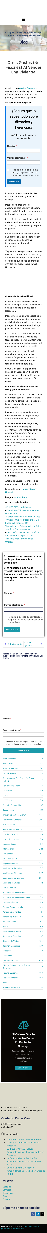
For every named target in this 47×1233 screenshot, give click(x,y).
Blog (5, 1196)
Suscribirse (14, 181)
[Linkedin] (38, 1214)
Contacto (7, 1199)
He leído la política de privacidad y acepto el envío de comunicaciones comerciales (25, 172)
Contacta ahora (23, 1068)
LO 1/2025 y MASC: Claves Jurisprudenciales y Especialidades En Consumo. (25, 1151)
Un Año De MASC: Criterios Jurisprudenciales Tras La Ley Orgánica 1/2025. (26, 1170)
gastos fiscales (27, 88)
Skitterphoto (20, 497)
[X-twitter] (42, 1214)
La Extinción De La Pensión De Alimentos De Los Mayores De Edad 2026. (24, 1161)
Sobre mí (7, 1187)
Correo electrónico (17, 158)
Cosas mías (8, 1193)
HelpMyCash (28, 489)
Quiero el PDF (23, 750)
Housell (9, 492)
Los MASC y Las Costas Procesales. (24, 1139)
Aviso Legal (28, 1226)
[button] (23, 19)
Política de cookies (17, 1229)
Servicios (7, 1190)
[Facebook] (33, 1214)
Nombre (12, 146)
